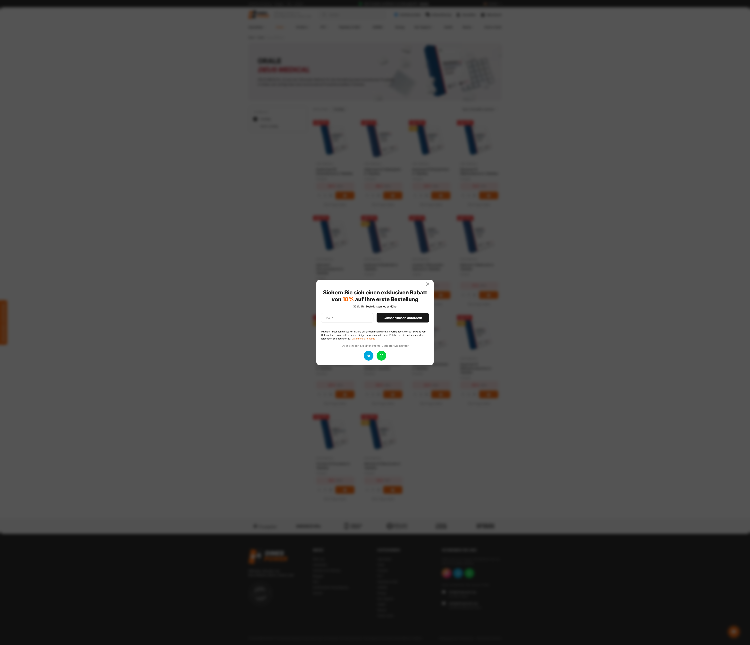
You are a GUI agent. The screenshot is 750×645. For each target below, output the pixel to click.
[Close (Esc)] (429, 284)
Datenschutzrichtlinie (363, 338)
